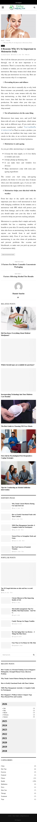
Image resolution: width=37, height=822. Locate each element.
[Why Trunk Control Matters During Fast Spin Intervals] (6, 506)
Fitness (3, 778)
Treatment (4, 796)
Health (3, 46)
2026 (4, 704)
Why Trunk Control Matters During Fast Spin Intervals (18, 678)
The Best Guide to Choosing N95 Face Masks (16, 426)
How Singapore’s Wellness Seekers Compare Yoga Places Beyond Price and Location (16, 696)
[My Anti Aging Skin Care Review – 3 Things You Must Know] (6, 634)
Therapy (3, 793)
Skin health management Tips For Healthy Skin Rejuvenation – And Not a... (24, 610)
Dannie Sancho (6, 54)
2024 (4, 725)
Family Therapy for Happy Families (23, 621)
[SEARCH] (34, 655)
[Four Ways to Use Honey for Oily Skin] (6, 645)
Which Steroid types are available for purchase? (17, 365)
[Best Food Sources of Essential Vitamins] (6, 549)
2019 (4, 746)
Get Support (18, 2)
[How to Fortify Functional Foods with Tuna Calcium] (6, 517)
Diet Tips (3, 769)
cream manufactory (8, 254)
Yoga (2, 799)
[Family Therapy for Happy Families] (6, 623)
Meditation (4, 784)
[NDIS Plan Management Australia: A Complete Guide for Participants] (6, 527)
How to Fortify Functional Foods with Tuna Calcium (17, 683)
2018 (4, 751)
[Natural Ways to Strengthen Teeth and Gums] (6, 538)
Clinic (3, 766)
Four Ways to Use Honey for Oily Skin (24, 643)
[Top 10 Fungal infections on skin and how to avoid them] (18, 574)
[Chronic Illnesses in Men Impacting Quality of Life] (6, 600)
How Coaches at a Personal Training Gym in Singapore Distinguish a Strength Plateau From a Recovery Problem (18, 672)
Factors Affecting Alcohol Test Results (18, 276)
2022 (4, 734)
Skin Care (4, 790)
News (2, 787)
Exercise (3, 772)
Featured (3, 775)
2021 (4, 738)
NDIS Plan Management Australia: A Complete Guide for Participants (18, 689)
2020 (4, 742)
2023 (4, 729)
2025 (4, 721)
